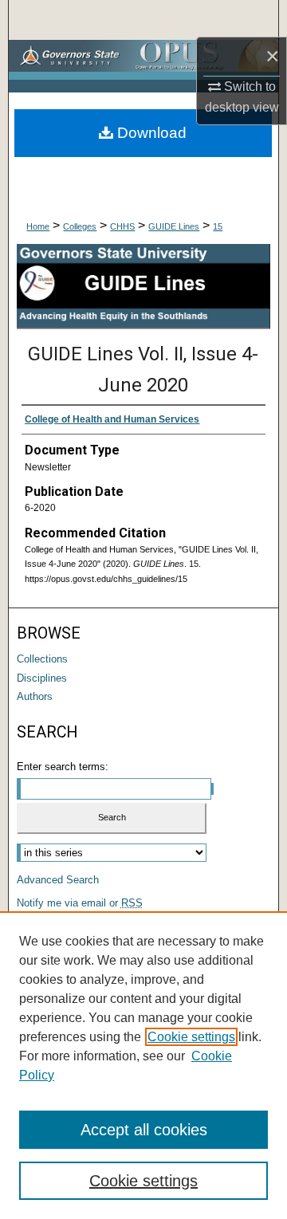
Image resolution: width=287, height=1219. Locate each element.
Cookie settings (191, 1037)
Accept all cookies (144, 1129)
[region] (143, 1065)
